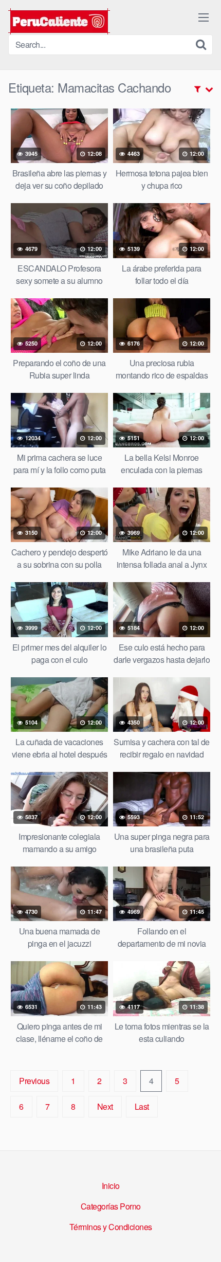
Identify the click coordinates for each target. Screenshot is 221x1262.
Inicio (111, 1186)
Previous (34, 1081)
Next (105, 1106)
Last (142, 1106)
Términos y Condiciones (110, 1227)
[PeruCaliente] (59, 21)
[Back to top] (203, 1239)
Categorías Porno (111, 1206)
